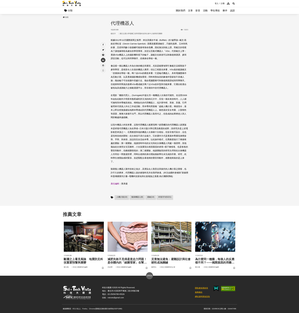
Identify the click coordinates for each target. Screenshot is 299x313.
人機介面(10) (121, 197)
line (102, 55)
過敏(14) (150, 197)
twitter (103, 50)
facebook (103, 45)
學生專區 (215, 10)
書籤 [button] (103, 70)
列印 (103, 65)
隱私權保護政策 (201, 288)
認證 (232, 10)
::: (213, 3)
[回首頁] (71, 3)
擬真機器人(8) (137, 197)
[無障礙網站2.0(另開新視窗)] (228, 288)
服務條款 (198, 292)
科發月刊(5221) (164, 197)
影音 (198, 10)
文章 (190, 10)
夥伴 (225, 10)
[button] (233, 3)
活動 (205, 10)
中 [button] (103, 60)
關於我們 (180, 10)
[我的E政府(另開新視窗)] (216, 288)
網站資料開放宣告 (202, 297)
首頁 (66, 17)
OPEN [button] (149, 276)
